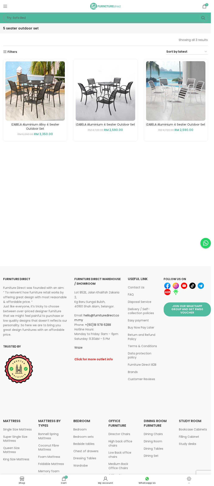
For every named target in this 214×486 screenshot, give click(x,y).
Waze (78, 347)
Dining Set (151, 456)
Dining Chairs (153, 434)
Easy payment (138, 320)
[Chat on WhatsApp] (205, 243)
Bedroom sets (83, 437)
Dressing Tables (84, 458)
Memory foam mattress (48, 473)
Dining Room (153, 441)
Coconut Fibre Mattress (48, 447)
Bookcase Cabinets (193, 429)
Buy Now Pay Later (141, 327)
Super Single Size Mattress (15, 439)
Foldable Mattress (51, 464)
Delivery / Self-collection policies (141, 311)
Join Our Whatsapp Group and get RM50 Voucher (187, 309)
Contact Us (136, 287)
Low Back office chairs (119, 454)
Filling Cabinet (189, 437)
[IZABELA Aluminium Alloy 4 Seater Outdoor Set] (35, 91)
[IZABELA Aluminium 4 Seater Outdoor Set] (105, 91)
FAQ (131, 294)
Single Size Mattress (17, 429)
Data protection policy (139, 355)
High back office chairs (120, 443)
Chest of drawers (85, 451)
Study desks (187, 444)
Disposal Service (139, 302)
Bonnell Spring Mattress (48, 436)
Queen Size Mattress (11, 450)
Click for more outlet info (93, 359)
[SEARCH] (203, 17)
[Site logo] (105, 6)
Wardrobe (80, 465)
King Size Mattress (16, 459)
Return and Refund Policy (141, 337)
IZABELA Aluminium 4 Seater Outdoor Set (105, 124)
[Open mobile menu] (5, 6)
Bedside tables (83, 444)
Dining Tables (153, 449)
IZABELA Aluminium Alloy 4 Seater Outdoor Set (35, 126)
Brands (133, 372)
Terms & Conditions (142, 346)
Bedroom (80, 429)
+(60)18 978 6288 (98, 325)
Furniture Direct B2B (142, 365)
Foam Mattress (49, 457)
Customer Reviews (141, 379)
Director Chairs (119, 434)
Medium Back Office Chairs (118, 466)
